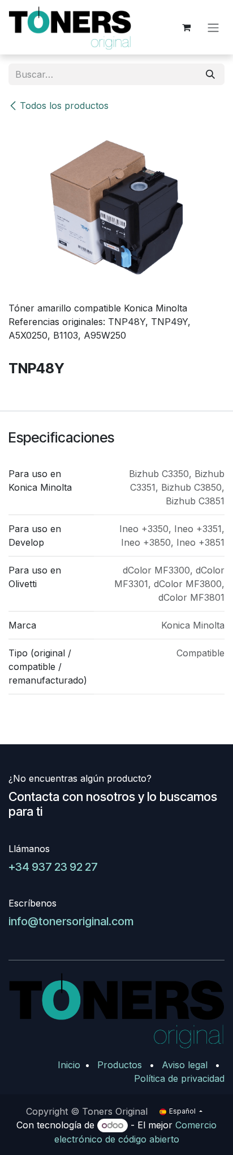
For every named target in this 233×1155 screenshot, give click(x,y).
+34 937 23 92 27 (53, 867)
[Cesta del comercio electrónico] (186, 27)
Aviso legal (185, 1064)
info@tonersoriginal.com (70, 921)
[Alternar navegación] (213, 27)
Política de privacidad (179, 1078)
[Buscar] (210, 74)
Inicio (69, 1064)
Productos (119, 1064)
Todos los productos (64, 105)
